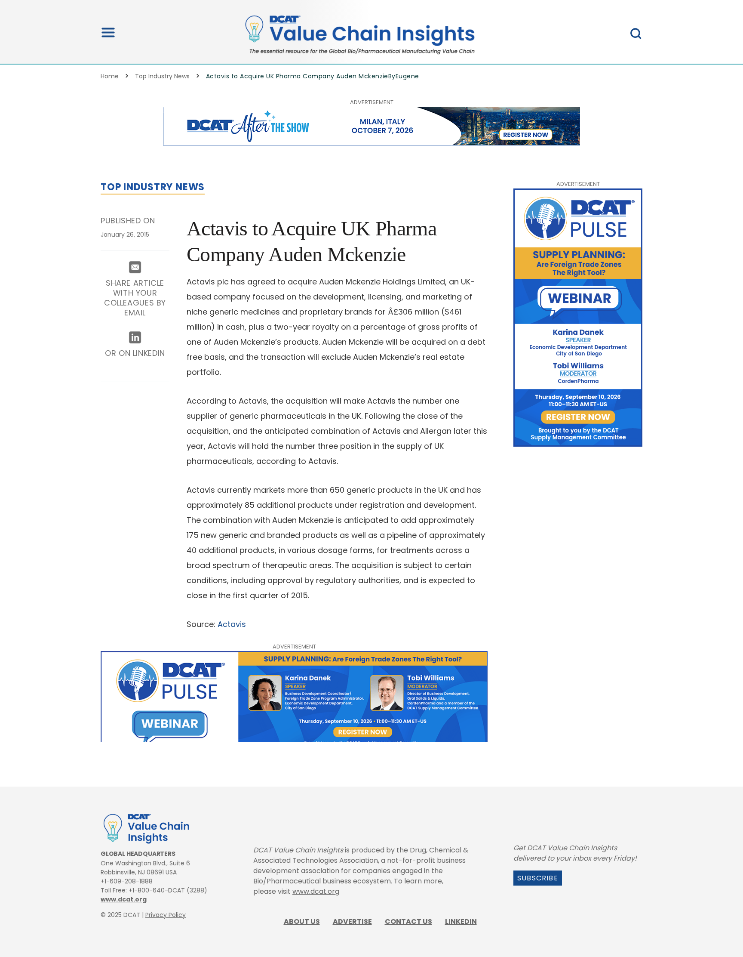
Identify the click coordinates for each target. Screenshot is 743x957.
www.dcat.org (124, 899)
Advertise (352, 921)
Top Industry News (162, 76)
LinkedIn (461, 921)
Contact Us (408, 921)
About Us (302, 921)
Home (110, 76)
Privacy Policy (165, 915)
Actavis (230, 624)
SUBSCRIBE (537, 878)
